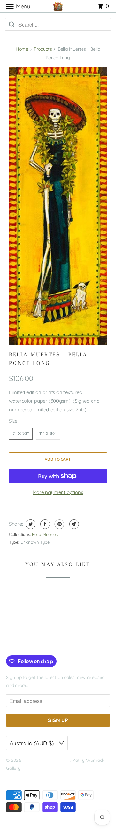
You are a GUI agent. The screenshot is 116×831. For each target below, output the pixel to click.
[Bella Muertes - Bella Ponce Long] (58, 206)
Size (13, 421)
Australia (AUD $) (32, 743)
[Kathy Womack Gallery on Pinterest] (29, 642)
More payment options (58, 492)
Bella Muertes (45, 534)
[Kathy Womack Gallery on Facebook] (13, 642)
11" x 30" (48, 433)
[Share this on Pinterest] (58, 524)
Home (22, 49)
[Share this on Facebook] (44, 524)
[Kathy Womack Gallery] (58, 6)
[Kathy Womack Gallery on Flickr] (39, 642)
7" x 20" (21, 433)
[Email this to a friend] (73, 524)
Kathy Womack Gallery (46, 760)
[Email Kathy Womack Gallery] (49, 642)
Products (43, 49)
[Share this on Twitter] (29, 524)
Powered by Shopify (26, 776)
